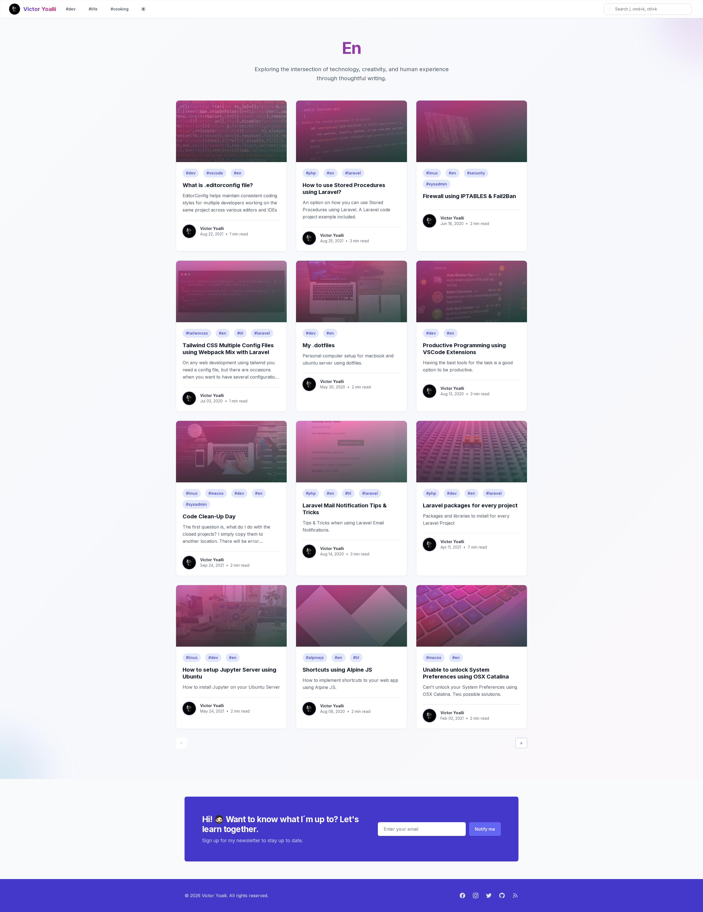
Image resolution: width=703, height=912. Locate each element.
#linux (432, 173)
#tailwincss (197, 333)
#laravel (353, 173)
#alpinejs (315, 657)
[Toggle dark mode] (143, 9)
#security (476, 173)
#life (93, 9)
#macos (216, 493)
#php (311, 173)
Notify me (485, 829)
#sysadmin (436, 184)
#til (240, 333)
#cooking (120, 9)
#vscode (215, 173)
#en (237, 173)
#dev (71, 9)
